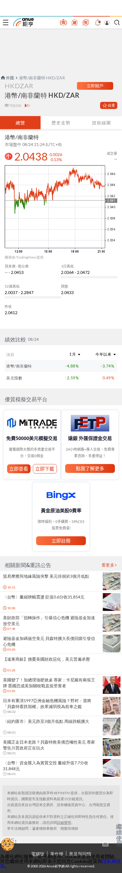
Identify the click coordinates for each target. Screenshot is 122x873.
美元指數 (14, 377)
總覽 (20, 122)
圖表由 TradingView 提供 (24, 257)
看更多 (108, 565)
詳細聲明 (64, 822)
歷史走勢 (61, 122)
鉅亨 (23, 22)
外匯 (10, 77)
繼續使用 (119, 835)
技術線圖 (101, 122)
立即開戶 (95, 85)
